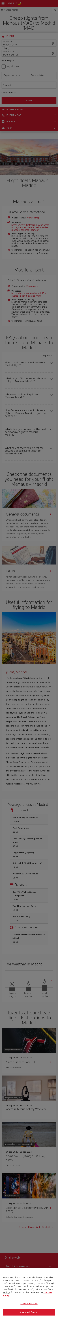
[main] (29, 1293)
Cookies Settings (28, 1303)
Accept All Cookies (28, 1312)
